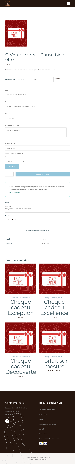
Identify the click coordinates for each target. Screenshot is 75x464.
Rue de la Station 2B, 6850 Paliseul (16, 408)
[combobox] (43, 79)
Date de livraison (11, 143)
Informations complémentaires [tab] (37, 230)
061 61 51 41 (9, 415)
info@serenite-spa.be (12, 411)
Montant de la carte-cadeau (15, 79)
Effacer (57, 79)
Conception (9, 157)
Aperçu (12, 166)
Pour (7, 90)
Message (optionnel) (12, 125)
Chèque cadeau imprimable (22, 209)
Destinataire (9, 102)
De (6, 114)
